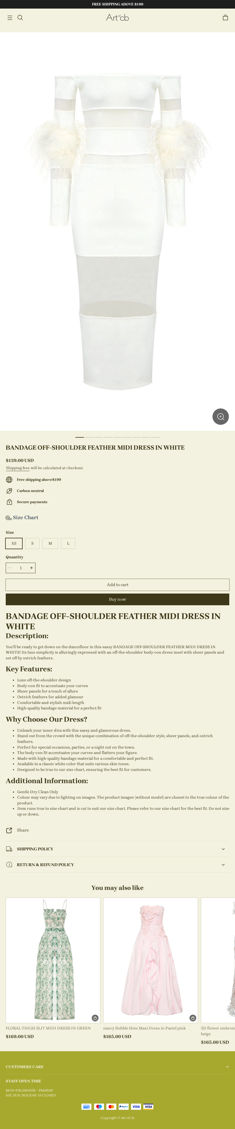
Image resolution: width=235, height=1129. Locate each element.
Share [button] (23, 830)
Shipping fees (18, 468)
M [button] (50, 543)
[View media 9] (155, 437)
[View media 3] (98, 437)
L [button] (68, 543)
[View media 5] (117, 437)
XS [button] (13, 543)
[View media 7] (136, 437)
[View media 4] (108, 437)
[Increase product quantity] (32, 568)
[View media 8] (146, 437)
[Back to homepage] (117, 17)
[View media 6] (127, 437)
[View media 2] (89, 437)
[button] (10, 18)
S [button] (32, 543)
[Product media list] (117, 231)
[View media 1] (79, 437)
